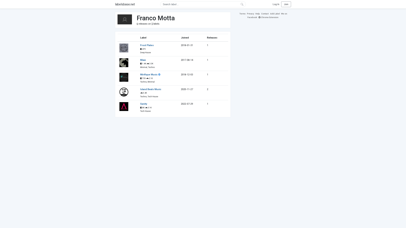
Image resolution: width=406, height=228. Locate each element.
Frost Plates (147, 45)
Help (257, 14)
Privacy (250, 14)
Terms (242, 14)
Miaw (143, 60)
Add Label (275, 14)
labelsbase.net (125, 4)
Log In (276, 4)
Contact (265, 14)
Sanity (143, 103)
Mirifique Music (149, 74)
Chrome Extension (269, 17)
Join (286, 4)
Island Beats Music (150, 89)
